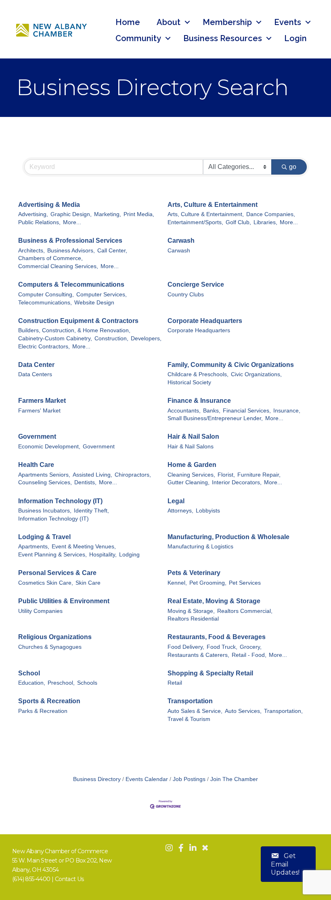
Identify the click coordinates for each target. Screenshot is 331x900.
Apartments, (33, 547)
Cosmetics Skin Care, (45, 583)
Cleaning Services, (191, 475)
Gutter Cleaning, (188, 482)
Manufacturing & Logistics (200, 547)
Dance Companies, (270, 214)
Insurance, (286, 411)
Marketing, (107, 214)
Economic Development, (49, 447)
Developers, (146, 338)
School (29, 673)
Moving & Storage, (191, 611)
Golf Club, (238, 222)
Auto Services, (243, 711)
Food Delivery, (186, 647)
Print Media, (139, 214)
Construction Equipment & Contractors (78, 320)
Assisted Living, (92, 475)
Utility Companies (40, 611)
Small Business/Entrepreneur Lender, (215, 418)
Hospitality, (103, 555)
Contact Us (69, 879)
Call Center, (112, 251)
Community (138, 38)
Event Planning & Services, (52, 555)
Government (37, 436)
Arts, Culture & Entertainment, (206, 214)
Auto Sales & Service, (195, 711)
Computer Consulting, (46, 295)
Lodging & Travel (44, 536)
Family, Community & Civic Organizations (231, 364)
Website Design (94, 303)
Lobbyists (208, 511)
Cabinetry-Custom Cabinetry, (55, 338)
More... (72, 222)
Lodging (129, 555)
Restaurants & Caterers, (198, 655)
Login (295, 38)
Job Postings (189, 779)
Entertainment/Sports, (195, 222)
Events (287, 22)
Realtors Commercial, (244, 611)
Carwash (181, 240)
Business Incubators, (44, 511)
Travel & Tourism (189, 719)
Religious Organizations (55, 636)
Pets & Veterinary (194, 572)
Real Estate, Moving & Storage (214, 601)
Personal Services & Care (57, 572)
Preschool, (61, 683)
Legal (176, 501)
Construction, (111, 338)
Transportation (190, 701)
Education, (31, 683)
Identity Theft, (91, 511)
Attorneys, (180, 511)
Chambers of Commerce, (50, 258)
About (168, 22)
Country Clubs (186, 295)
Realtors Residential (193, 619)
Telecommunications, (45, 303)
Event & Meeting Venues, (84, 547)
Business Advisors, (71, 251)
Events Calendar (147, 779)
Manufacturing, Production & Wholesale (228, 536)
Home (127, 22)
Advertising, (33, 214)
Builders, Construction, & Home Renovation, (74, 330)
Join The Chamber (234, 779)
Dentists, (85, 482)
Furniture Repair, (259, 475)
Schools (87, 683)
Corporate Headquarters (205, 320)
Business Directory (97, 779)
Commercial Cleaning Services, (58, 266)
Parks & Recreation (42, 711)
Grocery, (251, 647)
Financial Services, (247, 411)
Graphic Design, (71, 214)
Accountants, (184, 411)
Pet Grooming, (207, 583)
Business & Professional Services (70, 240)
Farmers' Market (39, 411)
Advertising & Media (49, 204)
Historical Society (189, 382)
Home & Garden (192, 464)
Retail (175, 683)
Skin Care (88, 583)
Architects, (31, 251)
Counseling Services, (45, 482)
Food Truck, (222, 647)
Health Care (36, 464)
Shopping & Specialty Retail (210, 673)
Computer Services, (101, 295)
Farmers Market (42, 400)
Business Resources (222, 38)
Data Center (36, 364)
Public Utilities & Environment (63, 601)
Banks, (211, 411)
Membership (227, 22)
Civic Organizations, (256, 374)
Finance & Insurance (199, 400)
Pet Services (245, 583)
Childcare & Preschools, (198, 374)
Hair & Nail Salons (191, 447)
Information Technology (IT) (60, 501)
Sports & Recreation (49, 701)
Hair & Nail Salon (193, 436)
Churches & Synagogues (50, 647)
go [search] (292, 166)
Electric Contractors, (44, 347)
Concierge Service (196, 284)
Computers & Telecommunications (71, 284)
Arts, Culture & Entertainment (213, 204)
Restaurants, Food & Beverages (217, 636)
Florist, (226, 475)
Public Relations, (39, 222)
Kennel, (177, 583)
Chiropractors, (133, 475)
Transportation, (283, 711)
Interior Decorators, (237, 482)
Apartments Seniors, (44, 475)
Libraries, (265, 222)
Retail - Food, (249, 655)
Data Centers (35, 374)
